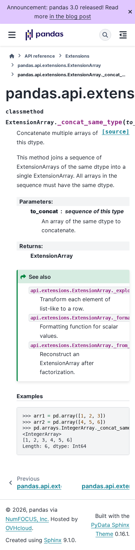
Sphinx (53, 540)
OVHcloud (19, 527)
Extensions (77, 56)
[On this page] (123, 35)
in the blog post (70, 16)
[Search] (105, 35)
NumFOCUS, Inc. (27, 518)
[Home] (11, 56)
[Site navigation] (12, 35)
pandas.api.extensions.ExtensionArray (59, 65)
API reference (40, 56)
